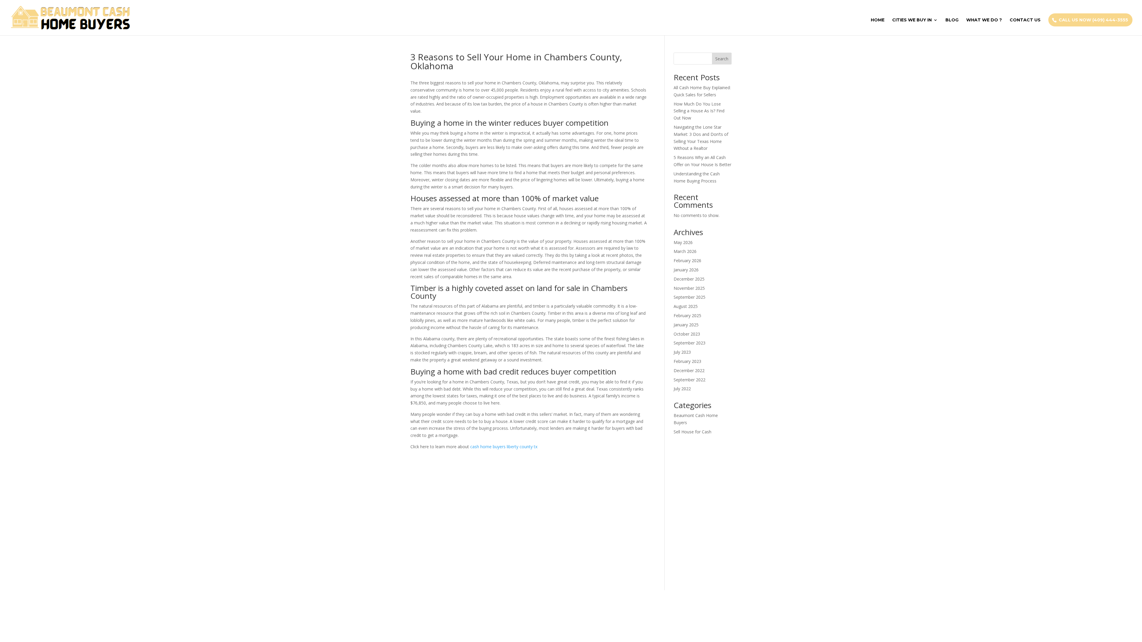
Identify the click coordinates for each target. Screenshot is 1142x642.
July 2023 (682, 352)
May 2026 (683, 242)
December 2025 (689, 279)
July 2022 (682, 388)
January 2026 (686, 270)
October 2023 (687, 334)
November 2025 (689, 288)
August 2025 (686, 306)
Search (721, 59)
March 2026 (685, 251)
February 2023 (687, 361)
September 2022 (689, 380)
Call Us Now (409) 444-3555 (1093, 20)
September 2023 (689, 343)
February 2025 (687, 315)
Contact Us (1025, 20)
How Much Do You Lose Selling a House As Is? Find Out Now (699, 111)
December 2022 (689, 370)
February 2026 (687, 260)
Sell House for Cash (692, 432)
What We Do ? (984, 20)
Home (877, 20)
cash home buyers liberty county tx (503, 446)
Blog (952, 20)
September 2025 (689, 297)
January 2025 (686, 325)
